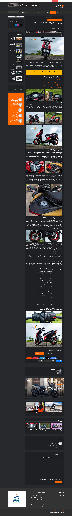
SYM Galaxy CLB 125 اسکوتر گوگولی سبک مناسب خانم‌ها (57, 430)
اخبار (58, 12)
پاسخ (56, 447)
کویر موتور (20, 88)
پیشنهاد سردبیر (60, 20)
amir (17, 108)
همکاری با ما (17, 1)
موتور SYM (30, 497)
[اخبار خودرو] (44, 32)
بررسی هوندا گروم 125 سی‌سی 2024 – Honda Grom (12, 51)
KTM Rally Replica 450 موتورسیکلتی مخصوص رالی (13, 39)
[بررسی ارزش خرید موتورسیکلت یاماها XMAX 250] (19, 56)
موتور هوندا (42, 502)
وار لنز (13, 494)
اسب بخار (30, 222)
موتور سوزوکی (32, 501)
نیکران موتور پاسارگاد (33, 504)
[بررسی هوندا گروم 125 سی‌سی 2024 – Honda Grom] (19, 51)
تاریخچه (42, 12)
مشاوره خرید (54, 20)
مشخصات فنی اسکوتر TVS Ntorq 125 (54, 82)
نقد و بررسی (53, 12)
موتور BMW (34, 497)
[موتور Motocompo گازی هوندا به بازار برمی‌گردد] (19, 45)
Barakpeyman (15, 103)
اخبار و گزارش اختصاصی (41, 495)
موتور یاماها (42, 504)
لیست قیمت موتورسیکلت (41, 497)
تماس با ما (21, 1)
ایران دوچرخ (35, 495)
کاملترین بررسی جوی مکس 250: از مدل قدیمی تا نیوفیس (44, 430)
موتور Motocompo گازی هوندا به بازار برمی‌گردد (12, 45)
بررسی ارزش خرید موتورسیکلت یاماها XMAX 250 (12, 56)
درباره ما (25, 1)
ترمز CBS (54, 245)
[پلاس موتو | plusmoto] (60, 6)
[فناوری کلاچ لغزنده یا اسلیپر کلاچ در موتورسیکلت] (19, 72)
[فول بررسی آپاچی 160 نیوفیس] (31, 426)
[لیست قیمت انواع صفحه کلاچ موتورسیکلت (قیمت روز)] (19, 78)
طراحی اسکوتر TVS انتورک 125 (55, 81)
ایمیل (61, 475)
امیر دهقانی (53, 369)
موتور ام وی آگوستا (41, 499)
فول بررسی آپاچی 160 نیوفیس (32, 429)
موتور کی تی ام (33, 502)
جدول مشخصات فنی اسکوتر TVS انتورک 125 (51, 85)
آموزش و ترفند (47, 12)
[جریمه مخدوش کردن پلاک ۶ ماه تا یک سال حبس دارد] (19, 61)
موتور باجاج (36, 499)
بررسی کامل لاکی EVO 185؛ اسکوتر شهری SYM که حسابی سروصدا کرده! (52, 390)
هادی (17, 114)
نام (61, 470)
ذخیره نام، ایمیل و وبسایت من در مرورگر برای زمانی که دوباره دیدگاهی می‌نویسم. (50, 479)
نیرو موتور (51, 350)
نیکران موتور (13, 88)
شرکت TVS (59, 79)
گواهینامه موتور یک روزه (16, 89)
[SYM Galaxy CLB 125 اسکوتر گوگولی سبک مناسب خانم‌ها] (56, 426)
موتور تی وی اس (58, 350)
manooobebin (15, 511)
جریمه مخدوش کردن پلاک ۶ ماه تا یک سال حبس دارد (12, 61)
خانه (61, 17)
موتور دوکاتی (36, 501)
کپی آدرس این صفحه (39, 353)
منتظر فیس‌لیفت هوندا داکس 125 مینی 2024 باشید (12, 67)
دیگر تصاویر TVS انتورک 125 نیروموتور (54, 87)
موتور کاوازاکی (38, 502)
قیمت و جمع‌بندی (58, 84)
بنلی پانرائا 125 (47, 266)
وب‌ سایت (42, 475)
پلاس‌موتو (16, 494)
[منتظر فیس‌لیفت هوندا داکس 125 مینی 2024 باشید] (19, 67)
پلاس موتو (61, 12)
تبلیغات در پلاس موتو (12, 1)
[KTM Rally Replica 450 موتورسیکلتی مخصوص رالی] (19, 38)
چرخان (20, 494)
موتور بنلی (32, 499)
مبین (17, 119)
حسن (17, 98)
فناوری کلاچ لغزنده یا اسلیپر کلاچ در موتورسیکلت (12, 72)
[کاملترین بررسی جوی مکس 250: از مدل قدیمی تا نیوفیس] (44, 426)
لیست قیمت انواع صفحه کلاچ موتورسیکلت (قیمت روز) (12, 78)
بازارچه (39, 12)
